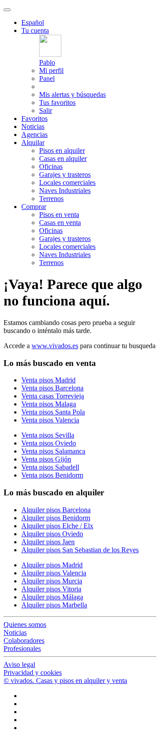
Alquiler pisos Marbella (54, 605)
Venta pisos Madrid (48, 380)
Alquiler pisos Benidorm (55, 518)
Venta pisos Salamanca (53, 451)
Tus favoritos (57, 102)
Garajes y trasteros (65, 174)
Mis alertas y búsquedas (72, 94)
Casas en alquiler (63, 158)
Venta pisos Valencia (50, 420)
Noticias (32, 126)
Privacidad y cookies (33, 672)
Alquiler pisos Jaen (48, 542)
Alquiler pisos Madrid (52, 565)
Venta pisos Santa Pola (53, 412)
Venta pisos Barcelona (52, 388)
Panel (47, 78)
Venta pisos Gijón (46, 459)
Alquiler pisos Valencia (53, 573)
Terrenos (51, 198)
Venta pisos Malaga (48, 404)
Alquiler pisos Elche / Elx (57, 526)
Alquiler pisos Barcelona (56, 510)
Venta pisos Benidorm (52, 475)
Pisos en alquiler (62, 150)
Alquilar (32, 142)
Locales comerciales (67, 182)
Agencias (34, 134)
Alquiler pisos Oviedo (52, 534)
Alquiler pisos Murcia (51, 581)
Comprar (33, 206)
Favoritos (34, 118)
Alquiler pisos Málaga (52, 597)
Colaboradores (24, 640)
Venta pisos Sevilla (47, 435)
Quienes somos (25, 624)
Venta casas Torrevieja (52, 396)
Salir (45, 110)
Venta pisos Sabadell (50, 467)
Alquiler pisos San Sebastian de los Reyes (80, 550)
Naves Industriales (65, 190)
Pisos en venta (59, 214)
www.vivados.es (55, 345)
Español (32, 22)
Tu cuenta (35, 30)
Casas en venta (60, 222)
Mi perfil (51, 70)
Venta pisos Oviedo (48, 443)
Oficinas (51, 166)
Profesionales (22, 648)
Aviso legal (19, 664)
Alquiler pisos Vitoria (51, 589)
